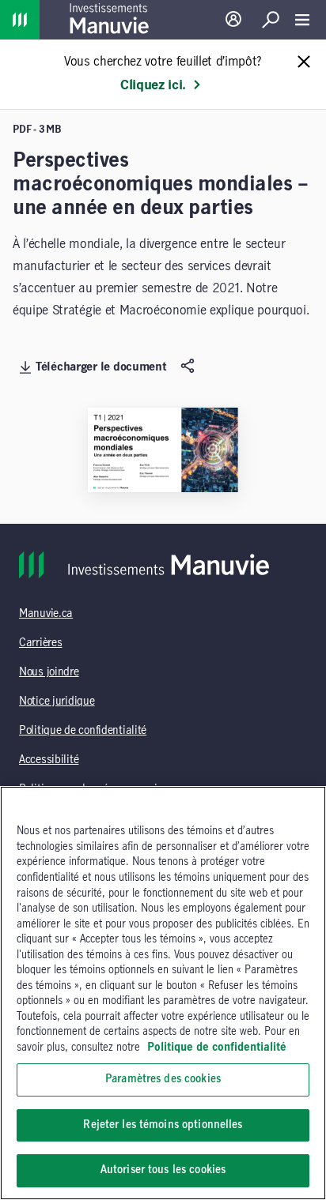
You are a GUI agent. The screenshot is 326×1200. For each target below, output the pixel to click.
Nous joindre (49, 672)
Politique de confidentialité (82, 730)
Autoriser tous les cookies (163, 1170)
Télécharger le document (101, 367)
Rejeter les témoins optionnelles (162, 1124)
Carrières (40, 643)
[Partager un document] (189, 366)
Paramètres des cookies (163, 1079)
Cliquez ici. (153, 85)
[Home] (20, 19)
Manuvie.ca (46, 613)
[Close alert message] (303, 62)
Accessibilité (48, 760)
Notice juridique (57, 701)
